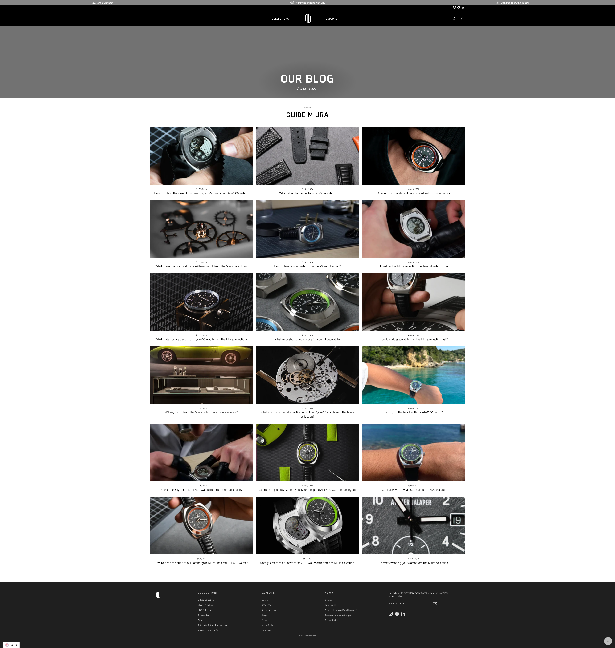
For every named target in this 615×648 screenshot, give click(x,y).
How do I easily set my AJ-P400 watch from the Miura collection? (201, 489)
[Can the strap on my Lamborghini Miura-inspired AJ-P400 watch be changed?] (307, 452)
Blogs (264, 615)
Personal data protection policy (339, 615)
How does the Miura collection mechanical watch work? (413, 266)
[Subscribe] (435, 604)
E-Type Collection (206, 600)
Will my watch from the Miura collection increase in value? (201, 412)
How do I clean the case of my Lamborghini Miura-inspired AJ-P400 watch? (201, 193)
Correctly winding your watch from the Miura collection (413, 562)
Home (307, 107)
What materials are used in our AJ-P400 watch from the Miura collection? (201, 339)
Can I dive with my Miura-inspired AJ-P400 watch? (413, 489)
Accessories (203, 615)
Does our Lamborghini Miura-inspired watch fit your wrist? (413, 193)
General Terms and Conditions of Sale (342, 610)
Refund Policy (331, 620)
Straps (201, 620)
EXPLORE (331, 18)
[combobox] (11, 645)
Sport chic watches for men (210, 630)
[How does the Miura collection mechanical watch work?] (413, 229)
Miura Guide (267, 625)
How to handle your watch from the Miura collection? (307, 266)
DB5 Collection (204, 610)
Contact (328, 600)
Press (264, 620)
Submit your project (271, 610)
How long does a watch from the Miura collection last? (414, 339)
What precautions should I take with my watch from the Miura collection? (201, 266)
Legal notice (330, 605)
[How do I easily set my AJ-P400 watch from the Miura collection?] (201, 452)
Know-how (267, 605)
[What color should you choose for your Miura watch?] (307, 302)
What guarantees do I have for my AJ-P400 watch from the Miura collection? (307, 562)
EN (11, 644)
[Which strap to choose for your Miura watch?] (307, 155)
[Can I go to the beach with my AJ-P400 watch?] (413, 375)
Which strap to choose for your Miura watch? (307, 193)
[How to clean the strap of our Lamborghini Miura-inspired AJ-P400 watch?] (201, 525)
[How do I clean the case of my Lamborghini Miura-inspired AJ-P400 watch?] (201, 155)
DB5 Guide (266, 630)
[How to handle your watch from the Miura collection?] (307, 229)
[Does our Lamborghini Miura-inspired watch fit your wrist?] (413, 155)
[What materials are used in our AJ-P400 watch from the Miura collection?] (201, 302)
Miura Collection (205, 605)
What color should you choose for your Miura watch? (307, 339)
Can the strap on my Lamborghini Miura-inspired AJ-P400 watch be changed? (307, 489)
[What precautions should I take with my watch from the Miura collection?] (201, 229)
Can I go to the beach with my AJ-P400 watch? (413, 412)
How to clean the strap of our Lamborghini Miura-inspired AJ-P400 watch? (201, 562)
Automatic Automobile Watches (212, 625)
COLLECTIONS (280, 18)
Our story (266, 600)
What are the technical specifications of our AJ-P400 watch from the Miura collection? (307, 414)
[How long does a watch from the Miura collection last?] (413, 302)
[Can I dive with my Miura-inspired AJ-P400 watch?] (413, 452)
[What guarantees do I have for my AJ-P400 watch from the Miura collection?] (307, 525)
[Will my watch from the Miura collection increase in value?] (201, 375)
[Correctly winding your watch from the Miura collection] (413, 525)
